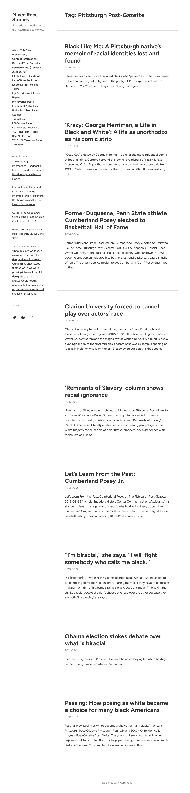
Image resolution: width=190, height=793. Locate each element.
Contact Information (24, 58)
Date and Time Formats (26, 63)
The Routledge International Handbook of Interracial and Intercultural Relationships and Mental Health (28, 170)
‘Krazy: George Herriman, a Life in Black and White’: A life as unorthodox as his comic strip (116, 131)
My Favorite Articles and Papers (26, 95)
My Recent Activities (25, 106)
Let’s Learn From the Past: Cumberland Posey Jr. (100, 477)
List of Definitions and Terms (25, 87)
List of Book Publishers (25, 80)
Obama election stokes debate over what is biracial (113, 640)
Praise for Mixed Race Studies (25, 112)
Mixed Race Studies (25, 17)
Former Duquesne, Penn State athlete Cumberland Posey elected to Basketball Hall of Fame (116, 220)
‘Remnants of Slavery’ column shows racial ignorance (114, 391)
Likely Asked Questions (26, 76)
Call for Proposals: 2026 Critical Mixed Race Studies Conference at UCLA (28, 217)
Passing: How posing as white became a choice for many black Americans (116, 706)
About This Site (21, 50)
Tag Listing (18, 119)
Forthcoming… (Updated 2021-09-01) (26, 69)
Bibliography (19, 54)
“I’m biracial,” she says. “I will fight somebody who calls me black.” (111, 558)
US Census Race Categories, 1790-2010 (25, 125)
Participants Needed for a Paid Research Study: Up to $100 (28, 234)
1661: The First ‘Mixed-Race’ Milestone (25, 134)
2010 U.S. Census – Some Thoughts (27, 142)
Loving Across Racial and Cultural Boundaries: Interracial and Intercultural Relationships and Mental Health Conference (28, 196)
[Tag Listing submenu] (26, 119)
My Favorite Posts (23, 101)
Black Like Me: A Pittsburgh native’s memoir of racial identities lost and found (113, 53)
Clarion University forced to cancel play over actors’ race (112, 310)
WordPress (125, 782)
